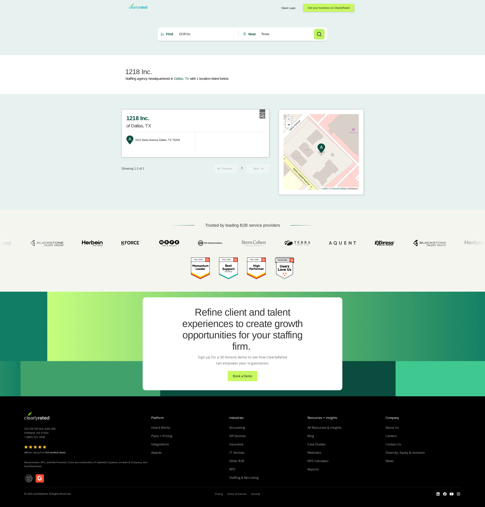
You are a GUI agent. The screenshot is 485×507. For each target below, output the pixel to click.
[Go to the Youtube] (445, 494)
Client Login (288, 7)
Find (169, 34)
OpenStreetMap (339, 188)
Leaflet (325, 188)
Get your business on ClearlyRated (329, 7)
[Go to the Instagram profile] (458, 494)
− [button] (289, 124)
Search (319, 34)
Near (252, 34)
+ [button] (289, 119)
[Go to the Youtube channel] (451, 494)
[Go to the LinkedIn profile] (438, 494)
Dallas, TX (181, 79)
